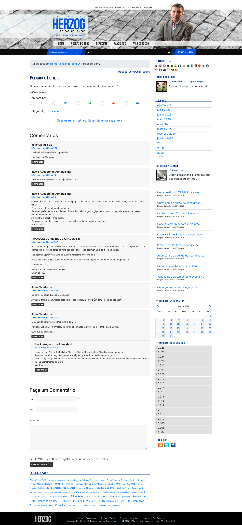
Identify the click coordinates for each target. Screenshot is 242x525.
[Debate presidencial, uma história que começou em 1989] (161, 175)
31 (171, 336)
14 (202, 324)
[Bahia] (164, 65)
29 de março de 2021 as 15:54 (44, 317)
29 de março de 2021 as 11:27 (44, 242)
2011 (161, 414)
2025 (161, 352)
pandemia (126, 497)
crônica (69, 484)
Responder (37, 162)
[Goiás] (203, 65)
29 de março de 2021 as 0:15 (44, 148)
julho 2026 (164, 109)
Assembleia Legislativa (57, 480)
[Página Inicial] (43, 518)
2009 (160, 148)
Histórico (146, 518)
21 (202, 328)
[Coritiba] (179, 65)
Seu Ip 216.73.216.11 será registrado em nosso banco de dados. (69, 459)
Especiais (101, 44)
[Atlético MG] (156, 65)
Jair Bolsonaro (109, 492)
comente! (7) (68, 120)
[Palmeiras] (160, 69)
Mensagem (35, 420)
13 (194, 324)
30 (163, 336)
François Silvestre (85, 488)
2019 (161, 378)
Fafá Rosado (43, 488)
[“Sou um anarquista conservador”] (161, 86)
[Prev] (157, 306)
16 (163, 328)
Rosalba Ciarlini (65, 505)
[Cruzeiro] (188, 65)
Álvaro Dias (117, 506)
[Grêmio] (207, 65)
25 (178, 332)
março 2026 (165, 128)
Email (32, 409)
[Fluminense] (199, 65)
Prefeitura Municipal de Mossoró (78, 501)
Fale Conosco (141, 44)
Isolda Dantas (95, 492)
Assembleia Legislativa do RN (79, 480)
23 (163, 332)
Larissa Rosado (138, 492)
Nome (32, 399)
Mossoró (77, 496)
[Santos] (164, 69)
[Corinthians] (175, 65)
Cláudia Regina (44, 484)
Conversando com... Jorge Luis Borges (187, 81)
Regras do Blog (80, 44)
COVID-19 (59, 484)
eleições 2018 (114, 484)
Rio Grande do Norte (113, 500)
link (84, 120)
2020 (161, 374)
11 (178, 324)
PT (98, 501)
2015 (161, 396)
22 (210, 328)
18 (178, 328)
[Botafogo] (168, 65)
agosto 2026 (165, 105)
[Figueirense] (192, 65)
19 (187, 328)
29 (210, 332)
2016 (161, 392)
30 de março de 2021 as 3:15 (48, 347)
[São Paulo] (168, 69)
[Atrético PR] (160, 65)
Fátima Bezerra (105, 487)
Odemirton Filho (114, 497)
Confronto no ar (176, 170)
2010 (160, 143)
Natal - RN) (100, 496)
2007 (160, 157)
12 (187, 324)
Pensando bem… (44, 78)
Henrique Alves (80, 492)
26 (187, 332)
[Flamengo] (196, 65)
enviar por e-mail (111, 120)
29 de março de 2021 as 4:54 (44, 175)
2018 (161, 383)
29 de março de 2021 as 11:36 (44, 290)
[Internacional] (156, 69)
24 (171, 332)
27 (194, 332)
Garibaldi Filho (123, 488)
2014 (161, 401)
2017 (161, 387)
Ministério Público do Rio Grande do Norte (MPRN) (49, 497)
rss (93, 120)
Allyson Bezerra (38, 480)
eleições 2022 (129, 484)
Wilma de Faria (105, 506)
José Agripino (123, 492)
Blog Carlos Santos (69, 26)
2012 (161, 409)
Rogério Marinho (45, 505)
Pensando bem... (68, 63)
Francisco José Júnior (63, 487)
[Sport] (172, 69)
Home (61, 44)
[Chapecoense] (172, 65)
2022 (161, 365)
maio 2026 (164, 119)
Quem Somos (91, 518)
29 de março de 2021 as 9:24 (44, 197)
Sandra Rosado (84, 506)
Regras (104, 518)
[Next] (209, 306)
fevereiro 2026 (166, 133)
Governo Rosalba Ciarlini (59, 492)
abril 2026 (163, 124)
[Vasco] (176, 69)
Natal (90, 496)
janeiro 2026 (165, 138)
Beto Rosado (99, 480)
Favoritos (120, 44)
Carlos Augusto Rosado (117, 480)
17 (171, 328)
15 (210, 324)
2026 (161, 347)
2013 (161, 405)
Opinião (113, 518)
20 (194, 328)
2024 (161, 356)
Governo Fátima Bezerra (39, 492)
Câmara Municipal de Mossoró (91, 484)
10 (171, 324)
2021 (161, 369)
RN (129, 501)
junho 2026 (164, 114)
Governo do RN (138, 488)
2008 (160, 152)
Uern (94, 506)
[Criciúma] (184, 65)
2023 (161, 361)
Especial (123, 518)
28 (202, 332)
